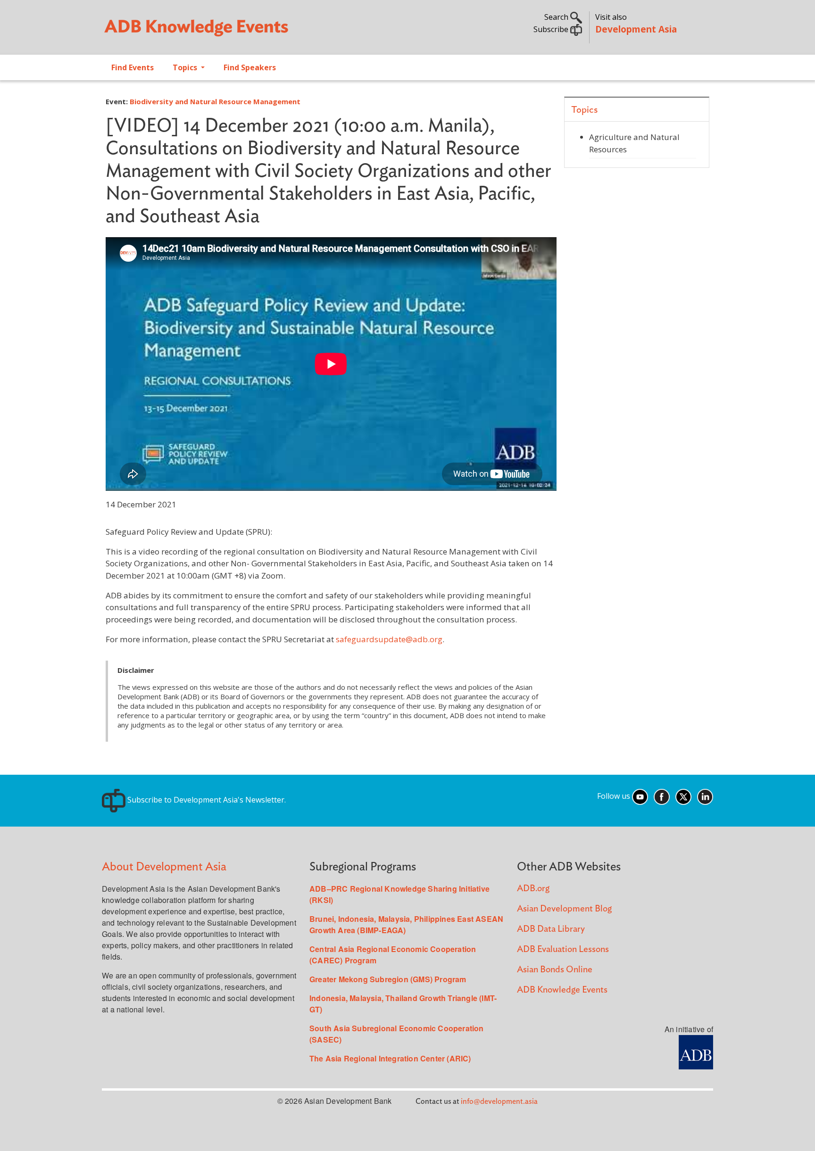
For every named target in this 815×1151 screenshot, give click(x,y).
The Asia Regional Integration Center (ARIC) (390, 1058)
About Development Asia (164, 867)
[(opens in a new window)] (696, 1051)
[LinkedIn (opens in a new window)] (705, 796)
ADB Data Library (551, 929)
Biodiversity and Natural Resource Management (215, 101)
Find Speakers (250, 67)
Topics (186, 67)
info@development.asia (499, 1101)
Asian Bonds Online (554, 969)
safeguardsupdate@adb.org (389, 639)
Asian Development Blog (564, 908)
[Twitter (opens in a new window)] (683, 796)
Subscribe (551, 29)
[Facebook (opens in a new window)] (662, 796)
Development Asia (636, 29)
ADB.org (533, 888)
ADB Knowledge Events (562, 989)
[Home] (250, 31)
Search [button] (557, 17)
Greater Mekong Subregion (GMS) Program (387, 979)
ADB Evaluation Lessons (563, 949)
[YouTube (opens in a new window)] (640, 796)
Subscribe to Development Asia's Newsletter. (205, 800)
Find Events (132, 67)
